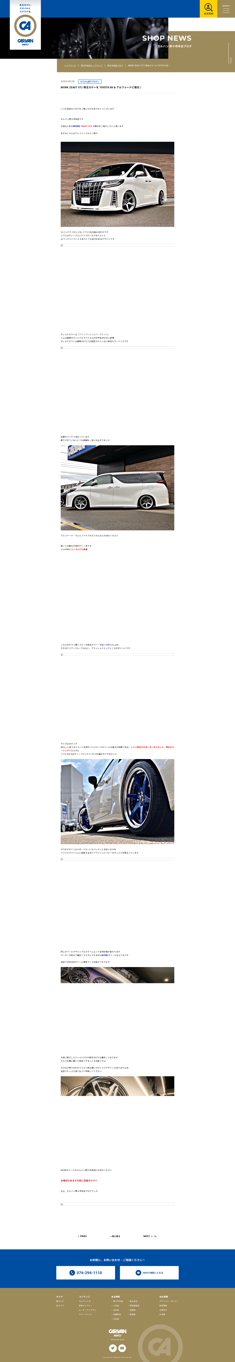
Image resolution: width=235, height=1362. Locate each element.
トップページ (70, 65)
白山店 (116, 1318)
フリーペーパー (86, 1314)
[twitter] (113, 1348)
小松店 (116, 1305)
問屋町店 (117, 1314)
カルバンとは (85, 1301)
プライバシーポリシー (169, 1301)
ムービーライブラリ (87, 1310)
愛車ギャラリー (86, 1305)
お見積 (162, 1314)
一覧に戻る (115, 1236)
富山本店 (134, 1301)
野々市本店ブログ (115, 65)
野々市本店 (118, 1301)
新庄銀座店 (135, 1305)
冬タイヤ (60, 1305)
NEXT (146, 1236)
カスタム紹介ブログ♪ (90, 81)
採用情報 (163, 1305)
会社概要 (163, 1296)
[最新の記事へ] (155, 1236)
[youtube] (122, 1348)
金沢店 (116, 1310)
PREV (83, 1236)
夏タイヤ (60, 1301)
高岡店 (133, 1310)
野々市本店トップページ (91, 65)
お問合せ (163, 1310)
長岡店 (133, 1314)
